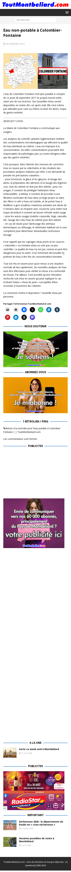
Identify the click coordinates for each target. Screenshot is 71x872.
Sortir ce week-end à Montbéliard (39, 749)
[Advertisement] (31, 474)
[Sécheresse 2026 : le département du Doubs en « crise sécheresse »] (10, 825)
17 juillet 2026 (27, 828)
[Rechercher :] (35, 19)
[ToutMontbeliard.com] (35, 6)
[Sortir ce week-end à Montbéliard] (10, 753)
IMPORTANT (35, 815)
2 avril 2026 (26, 845)
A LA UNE (35, 743)
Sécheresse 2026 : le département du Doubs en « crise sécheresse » (41, 823)
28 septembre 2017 (15, 43)
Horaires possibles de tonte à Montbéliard (36, 840)
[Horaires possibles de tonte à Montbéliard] (10, 842)
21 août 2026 (26, 753)
